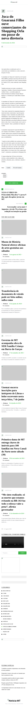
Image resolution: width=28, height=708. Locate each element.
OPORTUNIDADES (7, 629)
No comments (6, 256)
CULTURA (5, 598)
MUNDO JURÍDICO (7, 618)
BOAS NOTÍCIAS (6, 590)
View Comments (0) (13, 183)
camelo (8, 167)
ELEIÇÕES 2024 (6, 603)
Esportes (5, 608)
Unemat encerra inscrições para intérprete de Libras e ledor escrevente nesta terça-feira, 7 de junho (12, 393)
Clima (4, 593)
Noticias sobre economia (9, 626)
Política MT (6, 631)
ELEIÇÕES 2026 (6, 606)
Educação (5, 601)
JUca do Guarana (17, 167)
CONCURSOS (6, 595)
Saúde (4, 634)
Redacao (5, 254)
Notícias (5, 621)
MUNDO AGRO (6, 613)
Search (22, 552)
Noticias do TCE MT (8, 624)
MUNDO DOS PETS (7, 616)
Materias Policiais (8, 611)
